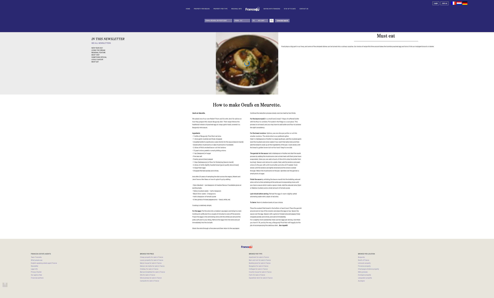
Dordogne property (364, 275)
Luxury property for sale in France (151, 260)
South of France (363, 260)
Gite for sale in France (147, 275)
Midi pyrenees (363, 272)
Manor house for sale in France (150, 263)
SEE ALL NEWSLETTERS (101, 43)
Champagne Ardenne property (368, 269)
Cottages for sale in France (258, 269)
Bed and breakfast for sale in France (152, 272)
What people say (36, 260)
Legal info (34, 269)
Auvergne (361, 281)
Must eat (95, 62)
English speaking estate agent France (44, 263)
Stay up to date (290, 9)
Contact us (303, 9)
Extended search (282, 21)
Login (436, 3)
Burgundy (361, 257)
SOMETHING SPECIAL (99, 57)
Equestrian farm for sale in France (260, 278)
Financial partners (37, 278)
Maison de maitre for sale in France (152, 266)
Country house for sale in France (260, 272)
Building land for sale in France (259, 263)
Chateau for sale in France (149, 269)
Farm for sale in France (257, 275)
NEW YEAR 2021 (97, 48)
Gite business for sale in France (151, 278)
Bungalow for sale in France (258, 266)
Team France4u (36, 257)
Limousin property (364, 263)
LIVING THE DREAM (98, 50)
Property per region (202, 9)
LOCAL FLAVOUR (97, 59)
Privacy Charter (36, 272)
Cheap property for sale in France (151, 257)
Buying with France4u (272, 9)
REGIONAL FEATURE (98, 53)
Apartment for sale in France (259, 257)
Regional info (236, 9)
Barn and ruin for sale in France (260, 260)
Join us (444, 3)
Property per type (220, 9)
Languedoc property (365, 278)
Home (188, 9)
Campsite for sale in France (149, 281)
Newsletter (34, 266)
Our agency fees (36, 275)
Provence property (364, 266)
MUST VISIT (95, 55)
